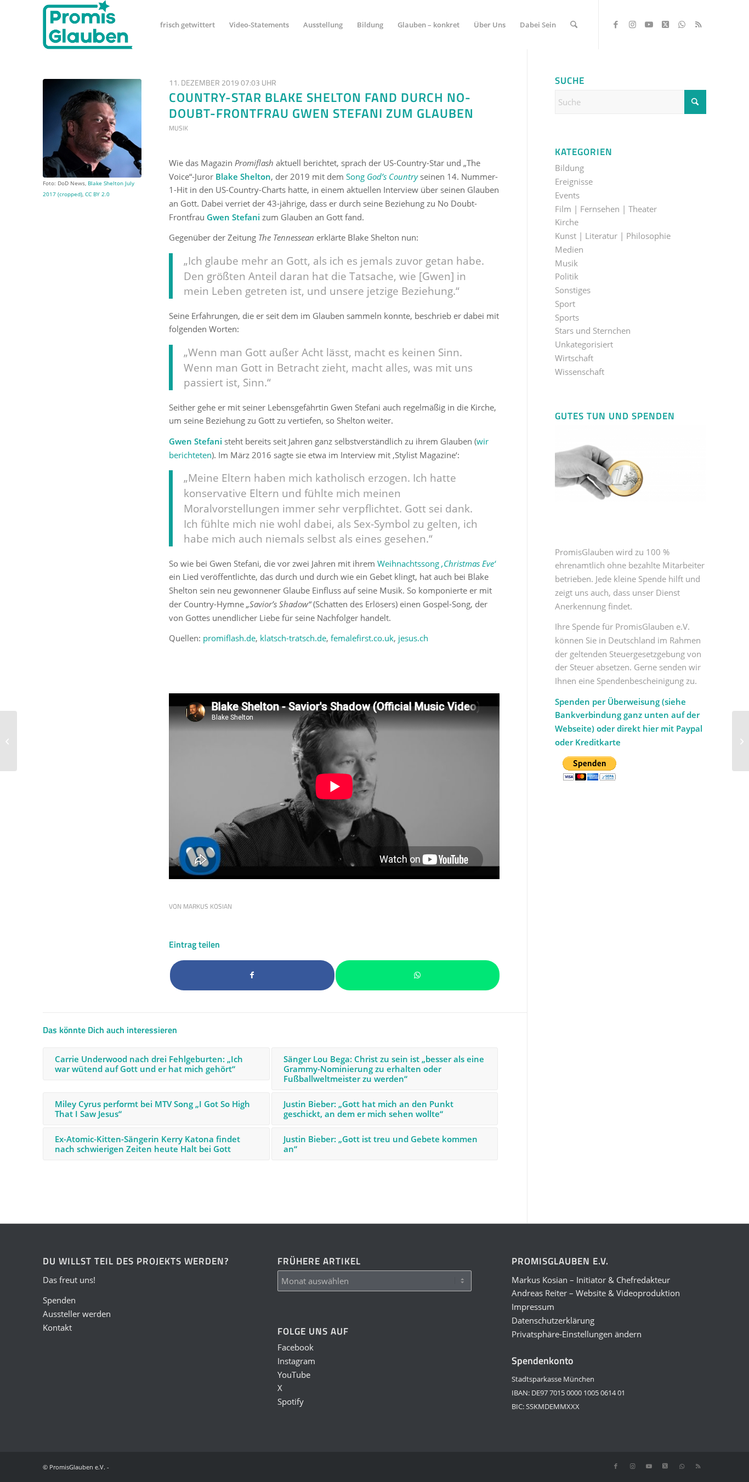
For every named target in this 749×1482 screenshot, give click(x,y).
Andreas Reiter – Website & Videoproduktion (596, 1292)
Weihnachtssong (436, 563)
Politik (566, 276)
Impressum (533, 1306)
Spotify (290, 1401)
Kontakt (57, 1327)
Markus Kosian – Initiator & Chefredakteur (591, 1279)
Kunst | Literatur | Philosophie (613, 235)
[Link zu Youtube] (648, 24)
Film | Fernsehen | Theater (606, 208)
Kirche (566, 221)
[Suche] (574, 24)
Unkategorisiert (584, 344)
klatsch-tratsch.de (293, 637)
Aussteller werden (77, 1313)
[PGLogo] (88, 24)
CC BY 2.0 (97, 194)
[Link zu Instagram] (632, 24)
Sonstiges (573, 289)
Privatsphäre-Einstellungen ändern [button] (577, 1334)
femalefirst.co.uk (362, 637)
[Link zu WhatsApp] (681, 24)
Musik (178, 128)
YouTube (293, 1374)
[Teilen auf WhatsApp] (418, 975)
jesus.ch (413, 637)
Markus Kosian (207, 906)
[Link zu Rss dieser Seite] (698, 24)
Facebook (295, 1347)
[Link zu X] (665, 24)
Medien (569, 249)
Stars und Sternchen (593, 330)
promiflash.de (229, 637)
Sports (567, 317)
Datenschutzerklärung (553, 1320)
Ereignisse (574, 181)
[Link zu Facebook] (616, 24)
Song (382, 176)
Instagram (296, 1360)
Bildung (569, 167)
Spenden (59, 1300)
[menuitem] (187, 24)
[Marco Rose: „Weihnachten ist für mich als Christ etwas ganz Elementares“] (740, 741)
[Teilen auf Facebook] (252, 975)
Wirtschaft (574, 357)
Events (567, 195)
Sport (565, 303)
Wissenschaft (579, 371)
